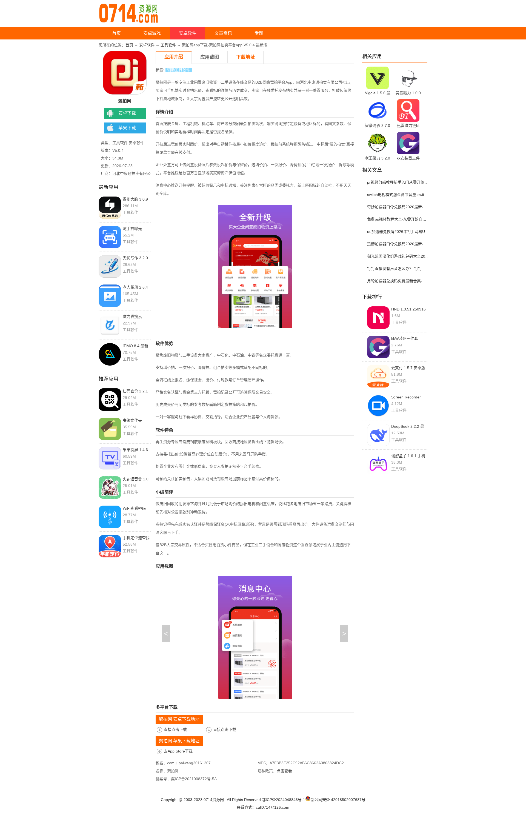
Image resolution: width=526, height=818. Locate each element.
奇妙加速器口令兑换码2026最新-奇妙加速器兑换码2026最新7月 (398, 207)
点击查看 (284, 771)
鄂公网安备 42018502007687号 (338, 799)
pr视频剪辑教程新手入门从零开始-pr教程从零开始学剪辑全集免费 (398, 182)
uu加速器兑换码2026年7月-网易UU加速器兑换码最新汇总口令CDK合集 (398, 231)
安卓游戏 (152, 33)
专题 (259, 33)
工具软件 (168, 45)
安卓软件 (187, 33)
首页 (116, 33)
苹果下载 (127, 128)
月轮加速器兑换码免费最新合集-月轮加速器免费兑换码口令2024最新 (398, 281)
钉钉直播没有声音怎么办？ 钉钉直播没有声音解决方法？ (398, 268)
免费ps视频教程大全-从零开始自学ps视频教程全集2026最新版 (398, 219)
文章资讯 (223, 33)
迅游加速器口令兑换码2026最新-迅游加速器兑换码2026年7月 (398, 244)
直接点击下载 (175, 729)
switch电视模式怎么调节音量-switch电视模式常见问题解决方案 (398, 194)
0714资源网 (214, 799)
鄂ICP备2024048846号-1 (283, 799)
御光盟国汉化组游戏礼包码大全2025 (398, 256)
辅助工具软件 (178, 70)
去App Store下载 (178, 751)
